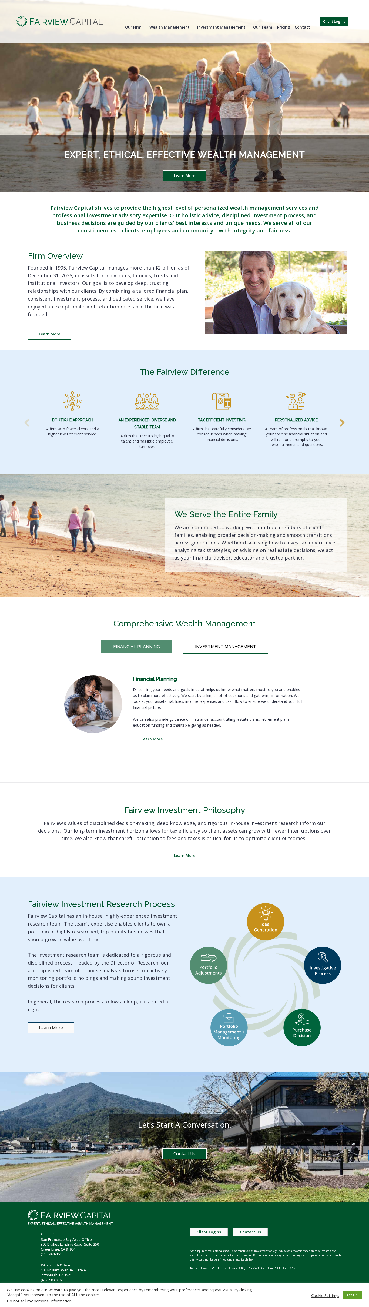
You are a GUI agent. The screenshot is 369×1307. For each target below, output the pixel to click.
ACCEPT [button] (353, 1295)
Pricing (283, 27)
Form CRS (273, 1268)
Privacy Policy (237, 1268)
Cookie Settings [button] (325, 1295)
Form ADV (289, 1268)
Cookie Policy (256, 1268)
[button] (334, 21)
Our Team (262, 27)
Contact (302, 27)
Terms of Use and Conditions (208, 1268)
